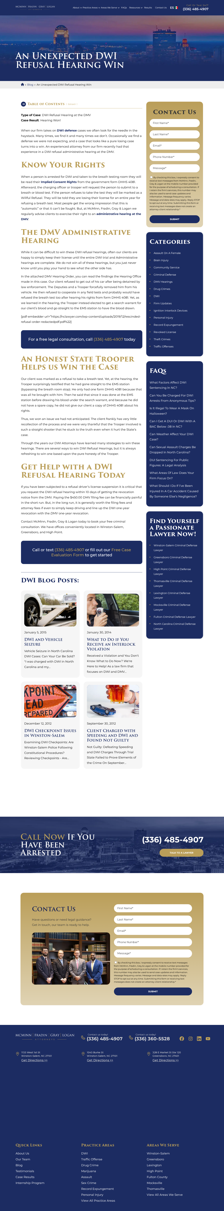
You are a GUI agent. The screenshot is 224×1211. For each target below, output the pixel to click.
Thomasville (155, 1188)
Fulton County (157, 1177)
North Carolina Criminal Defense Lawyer (175, 626)
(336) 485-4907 (195, 9)
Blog (30, 84)
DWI (157, 296)
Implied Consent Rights (59, 182)
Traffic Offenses (163, 346)
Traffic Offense (91, 1159)
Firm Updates (163, 303)
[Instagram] (190, 1038)
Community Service (167, 267)
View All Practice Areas (98, 1200)
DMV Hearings (163, 281)
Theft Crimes (162, 339)
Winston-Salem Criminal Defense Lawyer (175, 548)
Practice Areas (90, 7)
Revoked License (165, 332)
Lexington (154, 1165)
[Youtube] (208, 1038)
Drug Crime (90, 1165)
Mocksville (154, 1182)
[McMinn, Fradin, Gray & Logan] (35, 7)
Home (22, 84)
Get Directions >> (34, 1060)
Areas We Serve (109, 7)
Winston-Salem (158, 1153)
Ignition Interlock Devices (170, 310)
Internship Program (30, 1182)
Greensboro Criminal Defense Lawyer (173, 560)
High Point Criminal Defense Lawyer (172, 571)
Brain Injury (161, 260)
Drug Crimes (162, 289)
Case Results (25, 1177)
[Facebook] (182, 1038)
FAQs (124, 7)
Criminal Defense (165, 274)
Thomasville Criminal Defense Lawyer (173, 583)
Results (148, 7)
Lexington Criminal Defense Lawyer (172, 595)
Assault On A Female (167, 253)
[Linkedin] (199, 1038)
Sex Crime (88, 1182)
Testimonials (25, 1171)
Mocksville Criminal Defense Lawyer (172, 607)
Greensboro (155, 1159)
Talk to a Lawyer (181, 852)
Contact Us (161, 7)
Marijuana (88, 1171)
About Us (22, 1153)
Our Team (23, 1159)
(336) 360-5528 (152, 1038)
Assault (86, 1177)
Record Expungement (168, 324)
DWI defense (67, 130)
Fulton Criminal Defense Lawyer (174, 616)
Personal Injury (163, 317)
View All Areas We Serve (165, 1194)
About (76, 7)
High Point (155, 1171)
